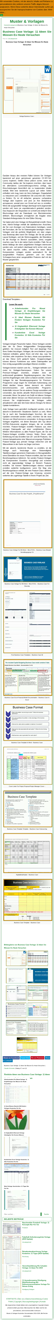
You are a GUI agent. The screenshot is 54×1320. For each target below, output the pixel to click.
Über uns (21, 1299)
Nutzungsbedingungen (31, 1302)
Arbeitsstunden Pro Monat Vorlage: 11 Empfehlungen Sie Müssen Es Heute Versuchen (30, 310)
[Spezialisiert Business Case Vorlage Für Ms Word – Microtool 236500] (16, 983)
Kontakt (43, 1302)
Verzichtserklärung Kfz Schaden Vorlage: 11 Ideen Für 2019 (34, 1267)
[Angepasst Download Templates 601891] (38, 966)
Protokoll (25, 1227)
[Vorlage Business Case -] (27, 114)
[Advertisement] (27, 55)
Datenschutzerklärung (33, 1299)
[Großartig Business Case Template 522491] (27, 1052)
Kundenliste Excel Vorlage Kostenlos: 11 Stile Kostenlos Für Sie (30, 335)
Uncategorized (12, 25)
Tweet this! (25, 1058)
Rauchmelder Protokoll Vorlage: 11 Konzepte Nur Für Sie (35, 1224)
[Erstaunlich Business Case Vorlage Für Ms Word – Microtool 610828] (38, 983)
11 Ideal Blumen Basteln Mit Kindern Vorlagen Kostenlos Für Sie (30, 319)
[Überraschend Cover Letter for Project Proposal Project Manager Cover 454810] (38, 1018)
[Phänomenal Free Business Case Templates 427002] (16, 1000)
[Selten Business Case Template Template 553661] (16, 1035)
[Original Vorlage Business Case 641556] (16, 966)
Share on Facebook (11, 1058)
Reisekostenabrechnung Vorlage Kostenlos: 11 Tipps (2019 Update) (35, 1252)
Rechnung (25, 1256)
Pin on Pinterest (37, 1058)
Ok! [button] (1, 15)
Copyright (17, 1302)
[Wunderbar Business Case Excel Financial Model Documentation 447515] (38, 1000)
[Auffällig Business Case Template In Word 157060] (16, 1018)
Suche (46, 1214)
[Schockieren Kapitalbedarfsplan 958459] (38, 1035)
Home (6, 25)
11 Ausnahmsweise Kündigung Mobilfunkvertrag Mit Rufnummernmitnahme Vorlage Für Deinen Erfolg (36, 1283)
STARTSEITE (11, 1299)
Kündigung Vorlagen (28, 1289)
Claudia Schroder (9, 1068)
